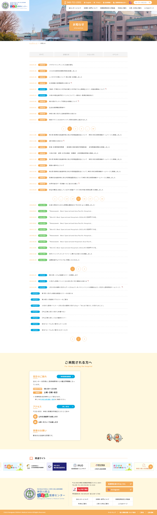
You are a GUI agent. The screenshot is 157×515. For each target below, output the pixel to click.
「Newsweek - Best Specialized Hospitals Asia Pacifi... (70, 242)
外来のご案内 (122, 8)
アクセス (98, 2)
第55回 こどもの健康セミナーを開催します (63, 275)
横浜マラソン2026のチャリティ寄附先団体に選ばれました (68, 120)
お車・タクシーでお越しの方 (48, 422)
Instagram (115, 489)
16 (84, 199)
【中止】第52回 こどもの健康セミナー (54, 318)
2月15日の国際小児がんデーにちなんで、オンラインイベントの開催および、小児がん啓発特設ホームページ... (85, 287)
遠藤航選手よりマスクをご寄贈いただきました (64, 260)
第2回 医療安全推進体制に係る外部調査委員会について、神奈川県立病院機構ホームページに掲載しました (85, 171)
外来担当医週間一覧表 (47, 399)
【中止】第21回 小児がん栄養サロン (54, 312)
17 (90, 199)
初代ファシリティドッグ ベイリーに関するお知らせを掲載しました (70, 254)
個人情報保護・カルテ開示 (128, 512)
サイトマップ (112, 512)
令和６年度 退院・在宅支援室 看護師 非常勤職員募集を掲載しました (73, 153)
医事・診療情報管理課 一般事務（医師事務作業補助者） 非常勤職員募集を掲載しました (79, 147)
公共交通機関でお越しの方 (48, 416)
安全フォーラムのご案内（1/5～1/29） (54, 324)
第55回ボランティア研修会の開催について (63, 101)
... (87, 129)
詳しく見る (66, 406)
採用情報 (107, 2)
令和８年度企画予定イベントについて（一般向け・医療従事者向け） (71, 95)
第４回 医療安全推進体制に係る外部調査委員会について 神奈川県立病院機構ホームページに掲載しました (85, 135)
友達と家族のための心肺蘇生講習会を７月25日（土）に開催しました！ (72, 205)
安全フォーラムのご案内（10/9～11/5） (55, 330)
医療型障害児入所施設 (107, 8)
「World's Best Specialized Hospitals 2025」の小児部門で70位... (73, 229)
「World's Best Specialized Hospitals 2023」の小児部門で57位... (73, 248)
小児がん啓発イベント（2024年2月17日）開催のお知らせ (68, 281)
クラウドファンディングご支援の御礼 (61, 65)
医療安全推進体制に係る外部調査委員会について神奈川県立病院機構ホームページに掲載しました (82, 177)
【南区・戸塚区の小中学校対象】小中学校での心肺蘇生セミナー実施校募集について (77, 89)
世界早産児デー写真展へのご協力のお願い (63, 184)
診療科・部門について (91, 8)
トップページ (33, 43)
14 (73, 199)
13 (67, 199)
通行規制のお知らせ (56, 141)
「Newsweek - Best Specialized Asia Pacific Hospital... (70, 211)
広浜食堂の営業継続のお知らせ (59, 83)
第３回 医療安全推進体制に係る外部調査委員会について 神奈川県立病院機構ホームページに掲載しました (85, 159)
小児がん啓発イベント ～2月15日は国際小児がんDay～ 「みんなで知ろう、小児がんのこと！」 (73, 305)
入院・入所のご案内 (135, 8)
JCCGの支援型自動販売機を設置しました (63, 71)
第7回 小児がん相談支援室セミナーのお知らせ (57, 293)
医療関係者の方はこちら (116, 484)
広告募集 (150, 512)
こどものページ (149, 8)
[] (149, 2)
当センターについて (75, 8)
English (88, 2)
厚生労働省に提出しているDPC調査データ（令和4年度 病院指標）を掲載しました (76, 190)
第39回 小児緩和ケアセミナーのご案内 (55, 299)
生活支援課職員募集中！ (57, 107)
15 (78, 199)
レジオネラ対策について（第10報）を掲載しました (65, 77)
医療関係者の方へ (120, 2)
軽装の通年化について (56, 165)
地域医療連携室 (66, 376)
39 (93, 129)
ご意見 (142, 512)
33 (102, 199)
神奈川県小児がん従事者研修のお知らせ (62, 114)
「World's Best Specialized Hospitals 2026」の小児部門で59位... (73, 217)
